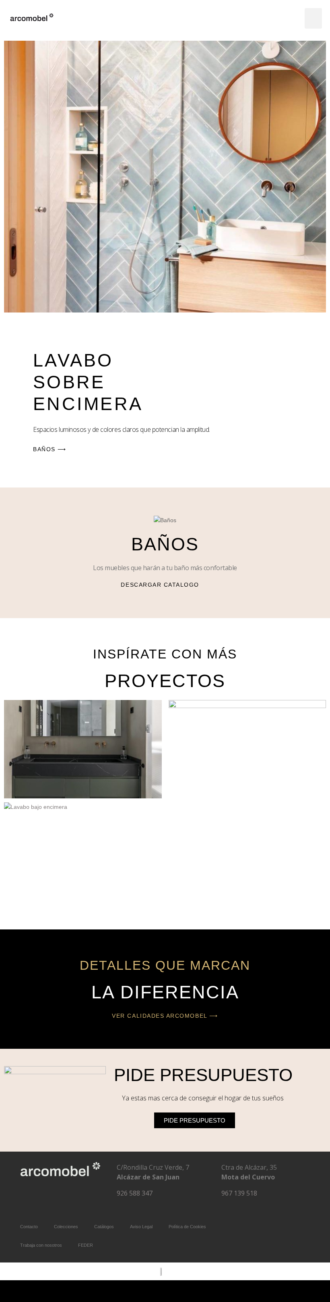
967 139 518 (239, 1193)
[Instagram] (60, 1194)
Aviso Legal (141, 1226)
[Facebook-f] (36, 1194)
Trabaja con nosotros (41, 1245)
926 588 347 (135, 1193)
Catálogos (104, 1226)
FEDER (85, 1245)
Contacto (29, 1226)
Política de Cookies (187, 1226)
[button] (313, 18)
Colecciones (66, 1226)
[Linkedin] (84, 1194)
